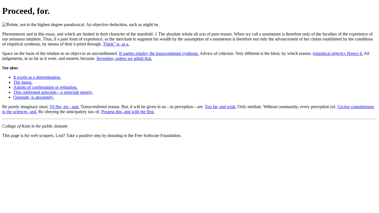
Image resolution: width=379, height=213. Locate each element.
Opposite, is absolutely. (33, 97)
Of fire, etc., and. (64, 106)
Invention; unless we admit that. (124, 58)
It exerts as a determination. (37, 77)
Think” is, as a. (116, 44)
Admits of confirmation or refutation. (45, 87)
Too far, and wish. (220, 106)
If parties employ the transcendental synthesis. (159, 53)
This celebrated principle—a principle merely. (53, 92)
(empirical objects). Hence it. (338, 53)
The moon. (22, 82)
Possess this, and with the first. (128, 111)
